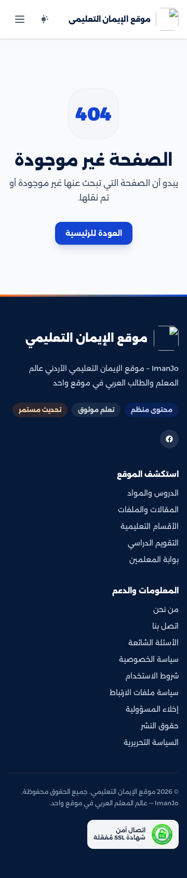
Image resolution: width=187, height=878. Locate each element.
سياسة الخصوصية (149, 659)
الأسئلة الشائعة (153, 642)
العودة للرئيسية (93, 233)
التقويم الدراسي (153, 543)
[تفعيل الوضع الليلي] (43, 19)
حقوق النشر (160, 725)
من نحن (166, 609)
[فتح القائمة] (19, 19)
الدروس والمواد (153, 493)
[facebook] (169, 439)
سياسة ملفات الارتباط (144, 692)
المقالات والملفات (148, 509)
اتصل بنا (165, 626)
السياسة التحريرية (151, 742)
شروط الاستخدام (152, 676)
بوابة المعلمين (154, 559)
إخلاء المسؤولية (152, 709)
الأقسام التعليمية (150, 526)
